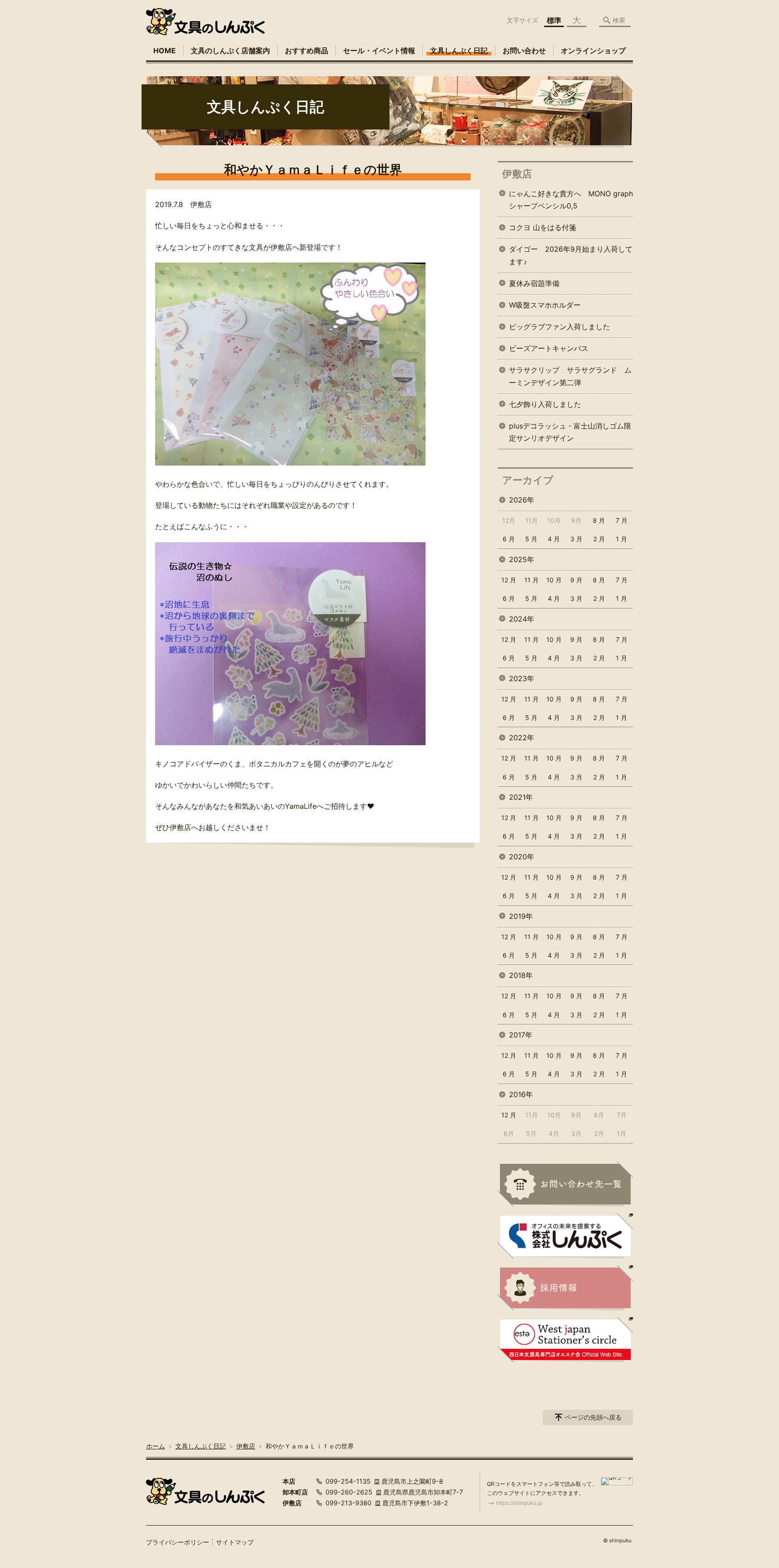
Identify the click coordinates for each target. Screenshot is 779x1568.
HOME (164, 50)
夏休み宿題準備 (534, 283)
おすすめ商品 (306, 50)
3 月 (576, 539)
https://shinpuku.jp (519, 1502)
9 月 (576, 580)
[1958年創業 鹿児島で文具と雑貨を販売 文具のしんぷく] (205, 21)
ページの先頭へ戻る (593, 1417)
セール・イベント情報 (379, 50)
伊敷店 (517, 174)
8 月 (599, 520)
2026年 (521, 499)
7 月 (622, 520)
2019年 (521, 916)
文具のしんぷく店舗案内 (230, 50)
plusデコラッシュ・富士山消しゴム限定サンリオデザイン (570, 432)
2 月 (599, 539)
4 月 (554, 539)
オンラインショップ (593, 50)
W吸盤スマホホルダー (545, 304)
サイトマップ (235, 1542)
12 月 (508, 580)
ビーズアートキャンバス (548, 348)
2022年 (521, 737)
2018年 (521, 975)
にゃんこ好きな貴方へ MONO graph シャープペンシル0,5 (571, 199)
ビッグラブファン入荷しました (559, 326)
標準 (554, 20)
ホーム (155, 1446)
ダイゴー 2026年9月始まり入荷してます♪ (570, 255)
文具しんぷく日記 (459, 50)
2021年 (521, 797)
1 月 (621, 539)
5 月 (531, 539)
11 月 (531, 580)
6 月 (509, 539)
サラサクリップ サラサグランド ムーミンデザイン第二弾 (570, 376)
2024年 (521, 618)
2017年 (520, 1034)
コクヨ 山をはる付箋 (542, 227)
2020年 (521, 856)
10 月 (554, 580)
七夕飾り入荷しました (545, 404)
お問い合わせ (524, 50)
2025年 (521, 559)
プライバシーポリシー (177, 1542)
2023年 (521, 678)
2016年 (521, 1094)
